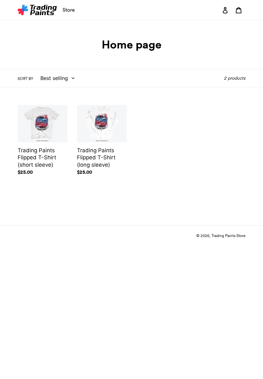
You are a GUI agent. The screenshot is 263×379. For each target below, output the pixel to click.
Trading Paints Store (228, 235)
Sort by (25, 78)
